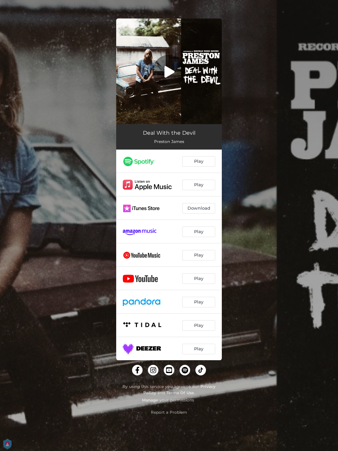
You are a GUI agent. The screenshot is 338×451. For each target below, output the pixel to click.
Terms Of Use (180, 392)
